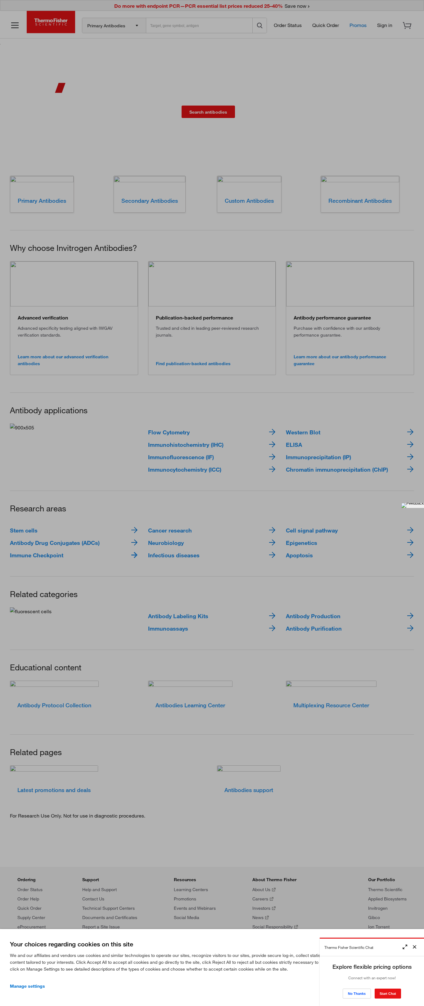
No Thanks (357, 993)
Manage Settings (27, 986)
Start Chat (388, 993)
